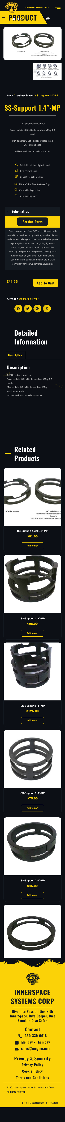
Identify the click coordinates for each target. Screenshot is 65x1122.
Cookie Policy (32, 1071)
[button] (18, 308)
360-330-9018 (36, 1035)
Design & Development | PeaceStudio (40, 1102)
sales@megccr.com (35, 1048)
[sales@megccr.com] (17, 1049)
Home (10, 95)
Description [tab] (15, 355)
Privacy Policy (32, 1064)
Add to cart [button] (32, 546)
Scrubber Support (24, 95)
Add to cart (46, 283)
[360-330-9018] (20, 1036)
